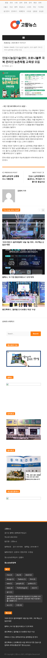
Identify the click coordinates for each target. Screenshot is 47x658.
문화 (25, 3)
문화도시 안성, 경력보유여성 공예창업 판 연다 (21, 637)
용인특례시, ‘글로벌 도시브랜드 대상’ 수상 (18, 309)
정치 (30, 3)
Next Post (37, 172)
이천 (19, 605)
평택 (15, 7)
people (20, 583)
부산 (34, 7)
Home (6, 47)
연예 (39, 3)
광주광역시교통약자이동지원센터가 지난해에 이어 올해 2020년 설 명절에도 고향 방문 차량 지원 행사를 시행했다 (24, 598)
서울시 (6, 7)
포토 (11, 3)
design (10, 579)
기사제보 (41, 7)
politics (31, 583)
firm (32, 579)
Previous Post (11, 172)
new (9, 583)
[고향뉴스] (23, 24)
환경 (35, 3)
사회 (16, 3)
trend (12, 47)
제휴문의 (22, 11)
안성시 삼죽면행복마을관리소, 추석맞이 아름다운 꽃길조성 (36, 179)
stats (9, 588)
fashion (22, 579)
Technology (22, 588)
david (28, 575)
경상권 (41, 11)
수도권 (29, 11)
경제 (20, 3)
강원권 (35, 11)
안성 (11, 7)
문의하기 (14, 11)
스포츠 (29, 7)
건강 (34, 588)
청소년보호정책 (10, 563)
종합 (6, 3)
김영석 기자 (22, 190)
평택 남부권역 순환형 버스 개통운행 (10, 177)
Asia (9, 575)
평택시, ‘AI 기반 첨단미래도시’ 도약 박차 (18, 277)
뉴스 (9, 605)
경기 (11, 66)
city (18, 575)
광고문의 (6, 11)
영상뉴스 (22, 7)
